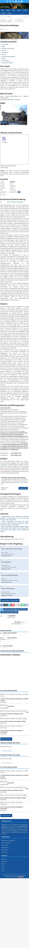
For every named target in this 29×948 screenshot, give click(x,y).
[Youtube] (21, 1)
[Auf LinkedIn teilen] (9, 605)
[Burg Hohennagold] (1, 646)
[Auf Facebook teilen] (2, 605)
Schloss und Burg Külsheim (10, 633)
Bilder (3, 46)
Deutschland (18, 20)
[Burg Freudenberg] (3, 639)
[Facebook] (7, 1)
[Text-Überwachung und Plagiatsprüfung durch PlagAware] (20, 876)
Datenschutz (4, 861)
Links (2, 871)
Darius (3, 29)
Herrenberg (4, 464)
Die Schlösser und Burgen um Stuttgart (10, 99)
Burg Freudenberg (12, 637)
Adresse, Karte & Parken (8, 48)
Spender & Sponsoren (6, 842)
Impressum (4, 859)
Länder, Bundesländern (13, 830)
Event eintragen (4, 845)
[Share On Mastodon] (26, 605)
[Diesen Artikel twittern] (5, 605)
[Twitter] (13, 1)
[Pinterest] (16, 1)
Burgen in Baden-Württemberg (9, 612)
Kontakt (3, 864)
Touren (19, 10)
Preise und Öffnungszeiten (8, 56)
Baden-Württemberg (13, 39)
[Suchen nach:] (15, 16)
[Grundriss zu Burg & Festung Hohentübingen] (14, 202)
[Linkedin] (19, 1)
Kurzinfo (4, 50)
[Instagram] (10, 1)
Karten (25, 10)
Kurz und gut (5, 44)
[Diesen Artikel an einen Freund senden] (16, 605)
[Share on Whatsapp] (23, 605)
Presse (2, 866)
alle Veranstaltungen (6, 750)
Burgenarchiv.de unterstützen (8, 840)
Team (2, 868)
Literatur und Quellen (7, 62)
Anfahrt (4, 58)
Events (9, 13)
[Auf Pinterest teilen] (12, 605)
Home (2, 10)
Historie (4, 54)
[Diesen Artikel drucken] (19, 605)
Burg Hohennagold (8, 645)
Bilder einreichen (5, 849)
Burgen (8, 10)
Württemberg (20, 315)
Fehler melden (4, 852)
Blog (13, 10)
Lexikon (3, 13)
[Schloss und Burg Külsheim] (1, 633)
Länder (10, 20)
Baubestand (5, 52)
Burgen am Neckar (22, 609)
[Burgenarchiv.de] (14, 8)
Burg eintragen (4, 847)
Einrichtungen (5, 60)
